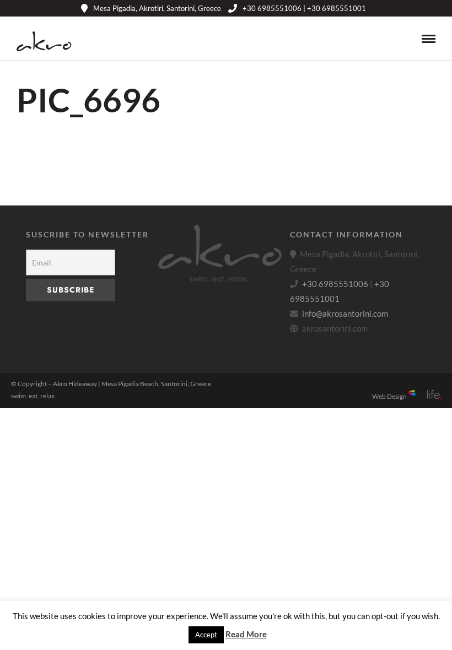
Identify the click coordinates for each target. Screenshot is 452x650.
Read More (246, 634)
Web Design (390, 396)
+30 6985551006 (335, 284)
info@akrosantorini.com (345, 313)
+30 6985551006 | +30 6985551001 (304, 8)
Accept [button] (206, 634)
